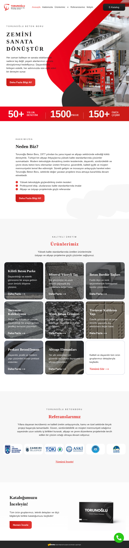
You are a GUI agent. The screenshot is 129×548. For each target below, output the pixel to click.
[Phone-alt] (119, 538)
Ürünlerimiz (60, 7)
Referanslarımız (78, 7)
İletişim (90, 7)
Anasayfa (36, 7)
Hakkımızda (47, 7)
